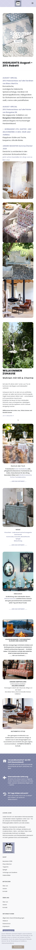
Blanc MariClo (14, 823)
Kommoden (10, 537)
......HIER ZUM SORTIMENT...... (18, 481)
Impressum (6, 926)
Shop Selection (7, 864)
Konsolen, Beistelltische (22, 537)
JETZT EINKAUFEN (8, 416)
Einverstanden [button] (18, 947)
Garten (5, 888)
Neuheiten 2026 (7, 861)
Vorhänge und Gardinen (10, 872)
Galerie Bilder (6, 875)
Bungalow (7, 823)
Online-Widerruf (8, 931)
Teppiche (5, 867)
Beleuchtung (18, 541)
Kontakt (5, 891)
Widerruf (5, 921)
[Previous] (5, 36)
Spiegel (18, 539)
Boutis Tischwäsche (20, 469)
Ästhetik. (18, 746)
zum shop (18, 41)
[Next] (30, 36)
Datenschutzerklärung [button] (8, 943)
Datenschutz (6, 923)
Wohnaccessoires (10, 598)
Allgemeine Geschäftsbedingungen (13, 918)
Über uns (5, 886)
